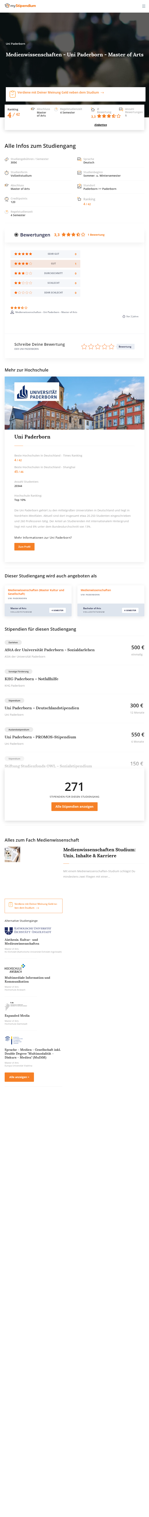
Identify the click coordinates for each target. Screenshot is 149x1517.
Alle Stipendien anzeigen (74, 806)
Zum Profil (24, 546)
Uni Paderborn (32, 436)
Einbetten (100, 125)
